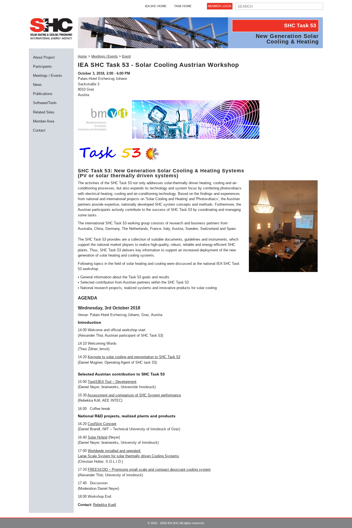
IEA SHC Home (155, 6)
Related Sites (43, 112)
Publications (43, 94)
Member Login (219, 6)
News (37, 85)
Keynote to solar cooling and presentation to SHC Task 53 (134, 357)
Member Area (43, 121)
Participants (42, 66)
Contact (39, 130)
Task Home (182, 6)
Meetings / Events (47, 76)
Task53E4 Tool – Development (112, 382)
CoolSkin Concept (102, 424)
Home (82, 56)
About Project (44, 57)
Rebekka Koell (104, 505)
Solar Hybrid (97, 437)
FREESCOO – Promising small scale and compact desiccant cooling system (149, 469)
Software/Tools (45, 103)
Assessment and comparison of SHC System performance (134, 395)
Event (126, 56)
